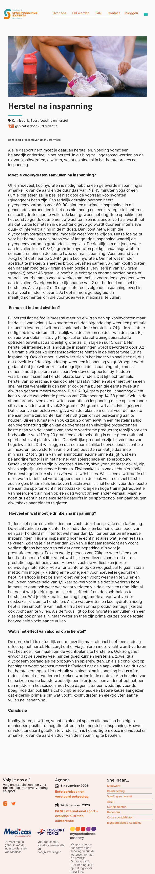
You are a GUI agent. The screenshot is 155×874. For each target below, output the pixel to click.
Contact (114, 13)
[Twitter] (13, 803)
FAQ (98, 13)
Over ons (59, 13)
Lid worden (80, 13)
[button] (145, 14)
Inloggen (131, 13)
